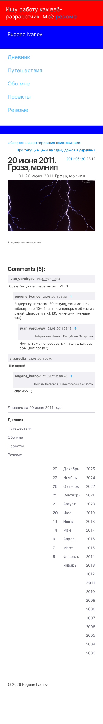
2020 (90, 503)
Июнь (68, 521)
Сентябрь (72, 495)
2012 (90, 574)
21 (55, 503)
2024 (90, 477)
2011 (70, 159)
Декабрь (71, 468)
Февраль (71, 556)
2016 (90, 539)
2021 (90, 495)
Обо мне (19, 83)
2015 (90, 548)
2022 (90, 486)
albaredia (18, 358)
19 (55, 521)
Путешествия (25, 70)
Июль (68, 512)
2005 (90, 635)
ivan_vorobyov (22, 279)
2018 (90, 521)
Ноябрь (70, 477)
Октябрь (71, 486)
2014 (90, 556)
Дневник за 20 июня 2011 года (35, 407)
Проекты (19, 97)
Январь (70, 565)
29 (55, 468)
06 (77, 159)
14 (55, 530)
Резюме (18, 110)
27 (55, 477)
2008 (90, 609)
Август (69, 503)
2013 (90, 565)
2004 (90, 644)
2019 (90, 512)
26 (55, 486)
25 (55, 495)
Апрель (70, 539)
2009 (90, 600)
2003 (90, 653)
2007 (90, 618)
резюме (66, 16)
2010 (90, 591)
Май (67, 530)
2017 (90, 530)
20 (83, 159)
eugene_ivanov (28, 296)
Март (68, 548)
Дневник (19, 57)
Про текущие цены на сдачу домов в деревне (55, 150)
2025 (90, 468)
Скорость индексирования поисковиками (45, 143)
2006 (90, 626)
